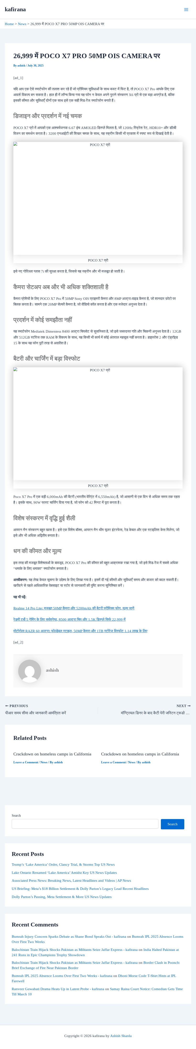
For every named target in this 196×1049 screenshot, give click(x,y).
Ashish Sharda (121, 1036)
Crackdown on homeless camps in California (52, 754)
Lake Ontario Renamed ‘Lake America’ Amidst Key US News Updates (64, 873)
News (43, 762)
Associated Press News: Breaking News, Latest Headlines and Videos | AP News (71, 880)
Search (16, 815)
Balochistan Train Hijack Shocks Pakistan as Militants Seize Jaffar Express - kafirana (75, 950)
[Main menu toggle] (186, 10)
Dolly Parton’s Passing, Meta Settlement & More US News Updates (62, 897)
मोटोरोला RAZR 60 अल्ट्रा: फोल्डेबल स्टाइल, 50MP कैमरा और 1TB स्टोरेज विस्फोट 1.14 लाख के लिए (80, 631)
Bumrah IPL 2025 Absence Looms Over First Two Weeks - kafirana (62, 976)
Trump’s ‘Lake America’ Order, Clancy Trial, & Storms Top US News (63, 864)
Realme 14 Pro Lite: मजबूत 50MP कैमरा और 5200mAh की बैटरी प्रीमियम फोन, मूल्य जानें (73, 608)
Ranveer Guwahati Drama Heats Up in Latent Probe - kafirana (58, 989)
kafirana (15, 9)
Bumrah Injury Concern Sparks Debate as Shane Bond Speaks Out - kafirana (69, 936)
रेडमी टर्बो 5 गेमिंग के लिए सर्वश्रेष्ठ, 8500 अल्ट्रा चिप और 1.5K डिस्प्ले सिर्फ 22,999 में (69, 619)
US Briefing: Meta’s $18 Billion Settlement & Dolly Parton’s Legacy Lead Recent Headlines (80, 889)
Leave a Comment (25, 762)
